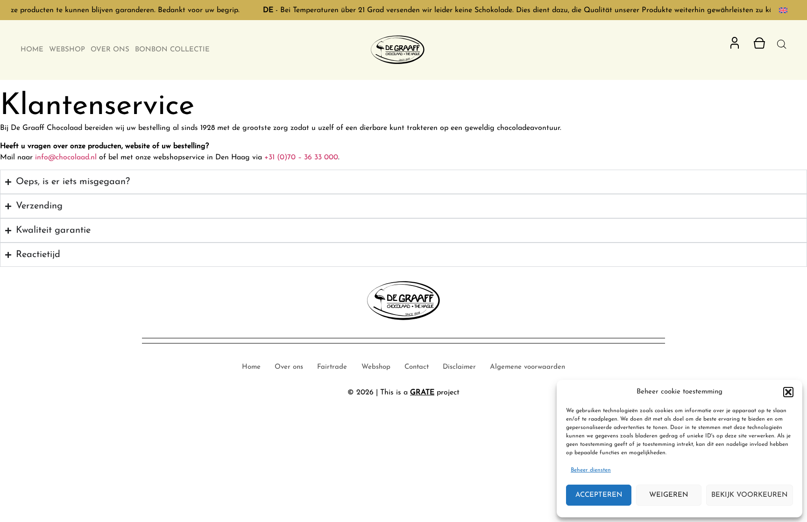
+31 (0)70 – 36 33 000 (301, 157)
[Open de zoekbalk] (781, 45)
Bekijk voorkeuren (749, 495)
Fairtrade (332, 367)
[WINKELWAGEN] (759, 43)
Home (32, 49)
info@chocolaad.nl (66, 157)
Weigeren (668, 495)
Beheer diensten (591, 470)
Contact (416, 367)
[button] (788, 392)
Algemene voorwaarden (527, 367)
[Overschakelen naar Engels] (783, 10)
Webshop (67, 49)
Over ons (110, 49)
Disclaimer (459, 367)
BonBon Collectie (172, 49)
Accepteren (599, 495)
